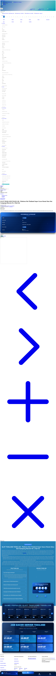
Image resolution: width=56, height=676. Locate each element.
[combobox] (4, 189)
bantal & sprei (4, 111)
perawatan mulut (4, 155)
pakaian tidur (4, 85)
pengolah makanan (5, 134)
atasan (3, 51)
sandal (3, 46)
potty (3, 169)
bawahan (3, 77)
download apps (9, 2)
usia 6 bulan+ (3, 91)
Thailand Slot (2, 667)
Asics (4, 21)
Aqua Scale (47, 19)
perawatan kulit (4, 149)
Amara (38, 19)
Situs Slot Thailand (3, 663)
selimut (3, 109)
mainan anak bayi (5, 179)
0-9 (53, 16)
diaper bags (4, 104)
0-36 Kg (3, 98)
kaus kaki (3, 47)
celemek (3, 125)
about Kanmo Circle (11, 13)
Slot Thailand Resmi (3, 669)
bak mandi (4, 171)
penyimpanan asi (4, 141)
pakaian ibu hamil (5, 72)
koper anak (4, 93)
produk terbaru (4, 24)
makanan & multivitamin (6, 136)
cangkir (3, 129)
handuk (3, 173)
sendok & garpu (4, 132)
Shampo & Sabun (4, 152)
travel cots (4, 102)
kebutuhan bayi (4, 33)
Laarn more (10, 206)
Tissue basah (3, 162)
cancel (1, 190)
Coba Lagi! (41, 591)
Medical (3, 165)
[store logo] (7, 11)
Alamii (30, 19)
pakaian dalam (4, 70)
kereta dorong (4, 88)
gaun (2, 54)
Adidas (13, 19)
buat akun (3, 196)
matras (3, 117)
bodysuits (3, 39)
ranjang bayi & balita (5, 113)
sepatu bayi (3, 43)
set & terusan (3, 36)
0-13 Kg (3, 97)
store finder (31, 13)
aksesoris (3, 106)
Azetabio (30, 21)
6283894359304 (16, 663)
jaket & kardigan (4, 57)
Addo (4, 19)
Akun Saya (1, 185)
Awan (21, 21)
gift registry (20, 2)
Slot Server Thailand (3, 665)
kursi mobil (4, 95)
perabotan (4, 115)
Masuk (1, 186)
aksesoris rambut (4, 31)
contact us (41, 13)
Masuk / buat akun (4, 195)
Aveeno (13, 21)
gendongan (4, 100)
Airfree (21, 19)
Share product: (2, 540)
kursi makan (4, 145)
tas (2, 28)
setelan (3, 67)
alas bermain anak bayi (6, 177)
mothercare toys (4, 181)
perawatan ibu (4, 159)
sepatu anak (3, 44)
